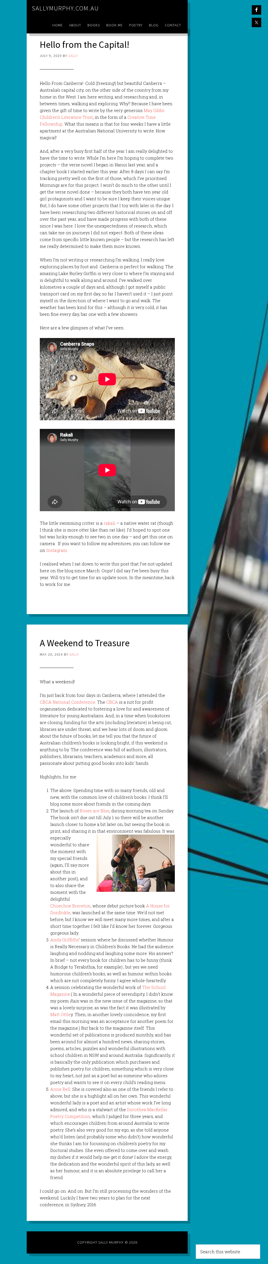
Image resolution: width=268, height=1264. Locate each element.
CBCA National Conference (67, 702)
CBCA (111, 702)
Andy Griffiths (64, 939)
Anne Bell (60, 1089)
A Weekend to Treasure (85, 643)
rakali (109, 523)
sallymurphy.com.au (65, 8)
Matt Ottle (60, 1014)
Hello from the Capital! (84, 44)
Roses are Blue (94, 810)
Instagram (56, 550)
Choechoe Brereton (70, 905)
